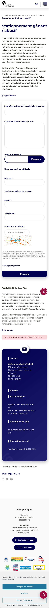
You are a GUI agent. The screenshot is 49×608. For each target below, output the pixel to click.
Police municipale (34, 15)
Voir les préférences (24, 600)
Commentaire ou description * (19, 121)
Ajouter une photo (13, 154)
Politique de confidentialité (32, 605)
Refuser (24, 593)
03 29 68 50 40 (14, 379)
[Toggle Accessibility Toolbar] (44, 291)
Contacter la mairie (26, 540)
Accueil (5, 15)
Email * (7, 200)
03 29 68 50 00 (26, 547)
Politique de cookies (13, 605)
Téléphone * (10, 213)
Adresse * (8, 178)
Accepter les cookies (24, 587)
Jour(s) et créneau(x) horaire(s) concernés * (24, 107)
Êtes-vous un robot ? (14, 226)
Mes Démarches (17, 15)
